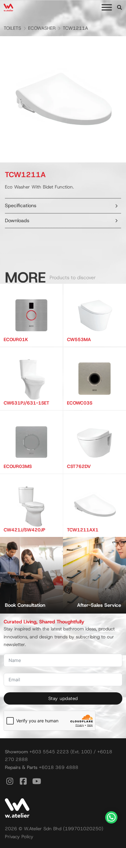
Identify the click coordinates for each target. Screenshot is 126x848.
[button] (63, 205)
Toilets (12, 28)
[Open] (107, 7)
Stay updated (63, 698)
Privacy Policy (19, 837)
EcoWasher (42, 28)
